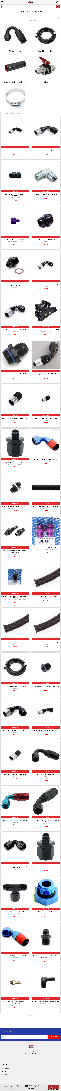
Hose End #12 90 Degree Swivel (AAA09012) (45, 459)
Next (41, 1019)
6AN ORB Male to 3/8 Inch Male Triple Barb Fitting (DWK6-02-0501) (15, 1002)
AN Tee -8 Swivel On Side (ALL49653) (15, 911)
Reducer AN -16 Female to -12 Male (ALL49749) (46, 866)
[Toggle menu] (2, 2)
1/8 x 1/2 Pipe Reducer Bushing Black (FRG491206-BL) (46, 686)
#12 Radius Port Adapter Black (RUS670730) (15, 374)
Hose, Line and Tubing (45, 51)
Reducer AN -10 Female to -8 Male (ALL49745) (15, 462)
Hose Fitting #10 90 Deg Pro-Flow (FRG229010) (15, 820)
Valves (46, 82)
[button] (58, 17)
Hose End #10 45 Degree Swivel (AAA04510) (15, 956)
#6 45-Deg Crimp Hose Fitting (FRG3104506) (46, 374)
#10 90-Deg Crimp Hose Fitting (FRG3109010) (46, 284)
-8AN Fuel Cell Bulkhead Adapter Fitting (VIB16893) (15, 506)
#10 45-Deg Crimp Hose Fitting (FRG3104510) (46, 730)
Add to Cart (15, 147)
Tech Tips (4, 1074)
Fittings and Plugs (15, 51)
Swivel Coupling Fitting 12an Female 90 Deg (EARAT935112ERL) (15, 866)
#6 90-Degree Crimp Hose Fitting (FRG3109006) (15, 329)
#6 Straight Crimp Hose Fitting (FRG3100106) (15, 774)
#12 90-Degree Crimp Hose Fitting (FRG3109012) (45, 150)
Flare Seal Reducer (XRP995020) (15, 240)
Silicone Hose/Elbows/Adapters (15, 82)
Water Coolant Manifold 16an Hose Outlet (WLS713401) (46, 329)
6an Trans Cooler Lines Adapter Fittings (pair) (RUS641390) (15, 551)
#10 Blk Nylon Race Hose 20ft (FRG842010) (45, 596)
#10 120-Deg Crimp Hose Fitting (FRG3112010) (15, 730)
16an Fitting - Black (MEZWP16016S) (45, 240)
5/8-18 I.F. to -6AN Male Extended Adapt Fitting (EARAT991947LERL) (45, 956)
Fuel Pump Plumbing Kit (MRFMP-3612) (46, 547)
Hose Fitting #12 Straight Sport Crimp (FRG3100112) (15, 418)
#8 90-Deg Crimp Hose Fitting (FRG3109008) (15, 150)
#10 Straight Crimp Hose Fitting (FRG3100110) (46, 418)
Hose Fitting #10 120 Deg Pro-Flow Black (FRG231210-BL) (46, 775)
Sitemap (3, 1077)
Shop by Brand (5, 1068)
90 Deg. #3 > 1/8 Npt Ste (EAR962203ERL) (46, 194)
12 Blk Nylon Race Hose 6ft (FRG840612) (15, 686)
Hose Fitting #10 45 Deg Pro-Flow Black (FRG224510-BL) (46, 820)
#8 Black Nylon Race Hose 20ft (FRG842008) (15, 642)
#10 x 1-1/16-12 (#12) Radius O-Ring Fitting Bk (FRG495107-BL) (15, 284)
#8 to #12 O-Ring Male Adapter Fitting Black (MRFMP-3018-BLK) (15, 597)
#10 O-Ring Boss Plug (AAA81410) (45, 911)
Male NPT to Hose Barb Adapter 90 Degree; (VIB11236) (46, 1001)
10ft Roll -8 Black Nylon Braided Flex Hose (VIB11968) (45, 506)
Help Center (4, 1071)
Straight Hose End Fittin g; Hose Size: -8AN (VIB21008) (15, 194)
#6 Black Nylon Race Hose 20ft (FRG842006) (46, 642)
